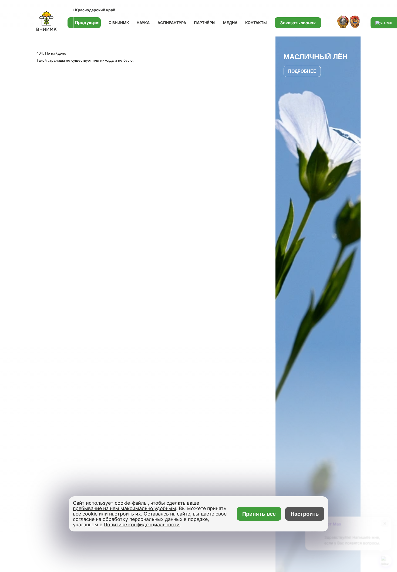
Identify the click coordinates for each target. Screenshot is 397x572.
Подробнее (302, 71)
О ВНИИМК (119, 22)
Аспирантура (171, 22)
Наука (143, 22)
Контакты (256, 22)
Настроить (305, 514)
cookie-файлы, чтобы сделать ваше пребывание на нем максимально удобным (136, 505)
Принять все (259, 514)
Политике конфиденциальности (142, 524)
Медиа (230, 22)
